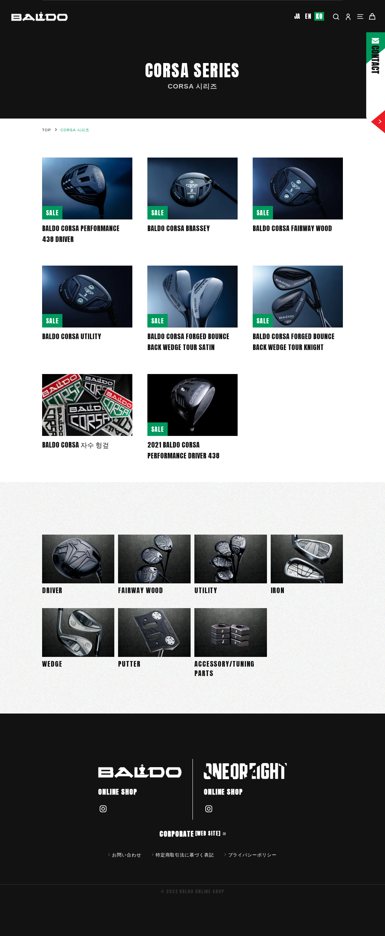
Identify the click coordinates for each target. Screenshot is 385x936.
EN (308, 16)
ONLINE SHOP (117, 792)
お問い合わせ (126, 854)
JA (297, 16)
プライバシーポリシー (252, 854)
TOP (46, 130)
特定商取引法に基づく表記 (185, 854)
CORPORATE (189, 834)
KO (319, 16)
